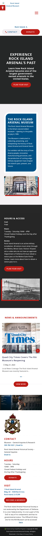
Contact (12, 32)
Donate (30, 32)
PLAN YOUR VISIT (21, 85)
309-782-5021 (9, 445)
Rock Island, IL (21, 27)
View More (21, 384)
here (15, 262)
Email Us (19, 445)
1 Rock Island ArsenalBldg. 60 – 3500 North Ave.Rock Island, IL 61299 (14, 492)
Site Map (20, 534)
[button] (2, 7)
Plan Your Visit (14, 269)
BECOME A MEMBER (15, 500)
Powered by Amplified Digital (15, 529)
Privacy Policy (28, 534)
